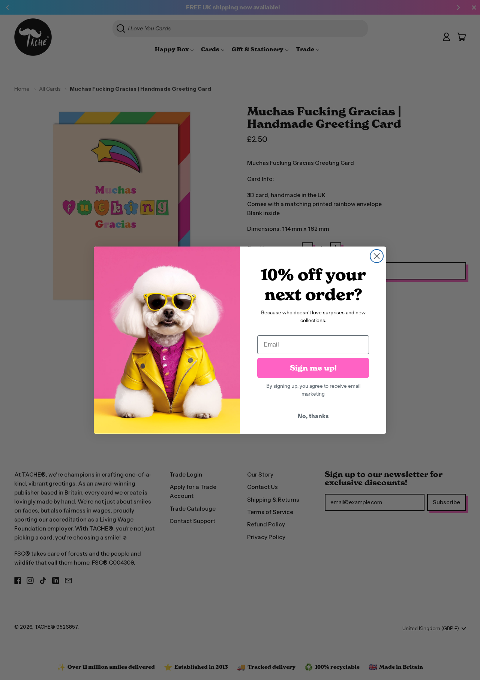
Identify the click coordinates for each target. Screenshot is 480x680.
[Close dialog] (376, 256)
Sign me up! (313, 368)
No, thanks (313, 415)
